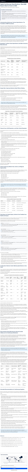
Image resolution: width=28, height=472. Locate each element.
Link (24, 437)
